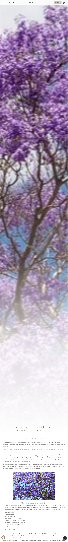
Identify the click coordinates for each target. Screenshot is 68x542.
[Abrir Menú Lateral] (4, 2)
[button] (12, 3)
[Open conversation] (65, 538)
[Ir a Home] (34, 2)
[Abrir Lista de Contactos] (3, 538)
